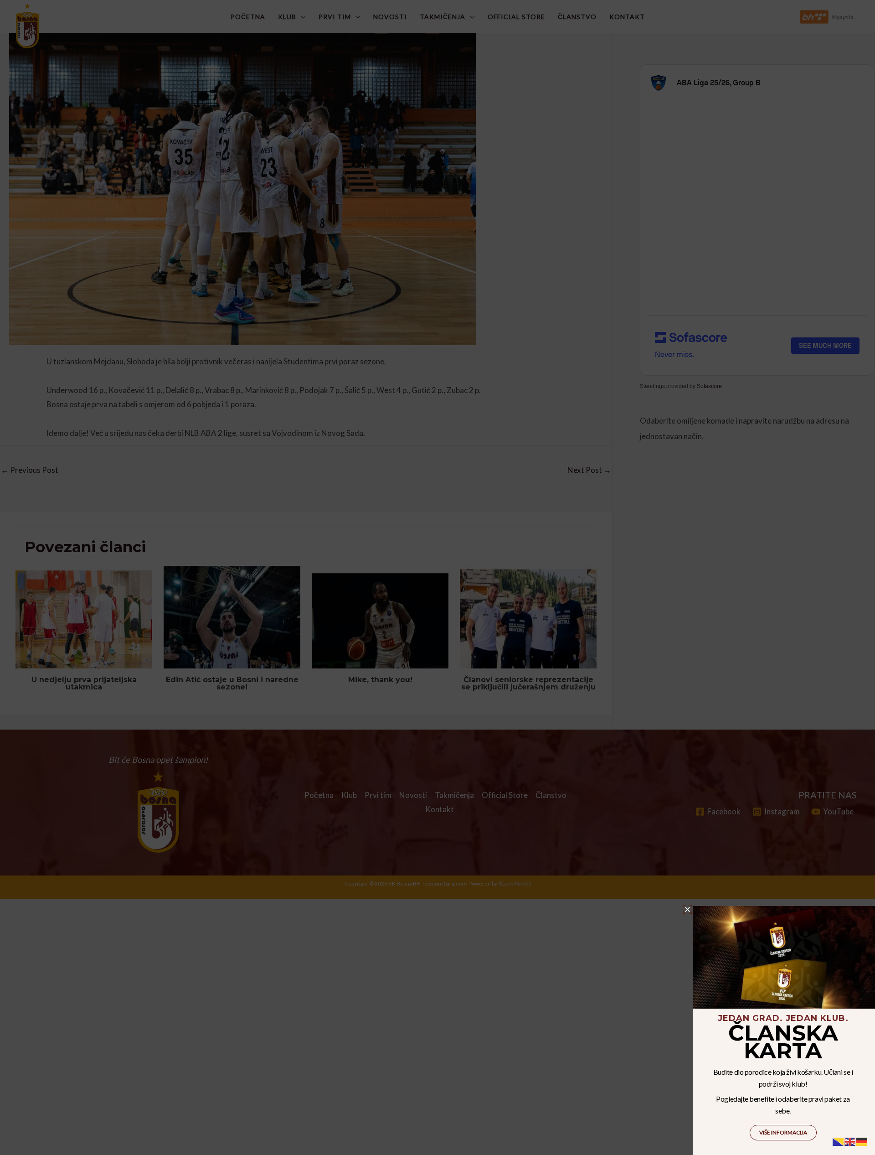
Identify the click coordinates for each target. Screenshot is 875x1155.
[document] (437, 577)
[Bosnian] (838, 1140)
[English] (850, 1140)
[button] (687, 909)
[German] (862, 1140)
